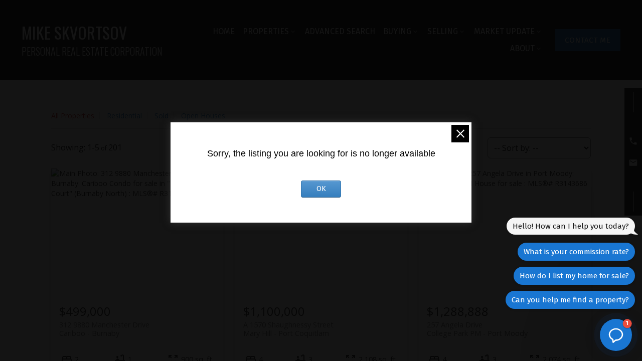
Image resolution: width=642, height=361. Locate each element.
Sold (161, 115)
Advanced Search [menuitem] (340, 31)
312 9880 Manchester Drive (104, 329)
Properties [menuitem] (266, 31)
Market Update (504, 31)
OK (321, 189)
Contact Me (587, 40)
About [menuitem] (522, 48)
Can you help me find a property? (570, 299)
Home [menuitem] (224, 31)
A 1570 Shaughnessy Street (288, 329)
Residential (124, 115)
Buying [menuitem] (397, 31)
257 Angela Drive (477, 329)
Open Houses (203, 115)
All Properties (72, 115)
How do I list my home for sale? (574, 275)
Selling (442, 31)
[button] (587, 40)
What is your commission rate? (576, 251)
